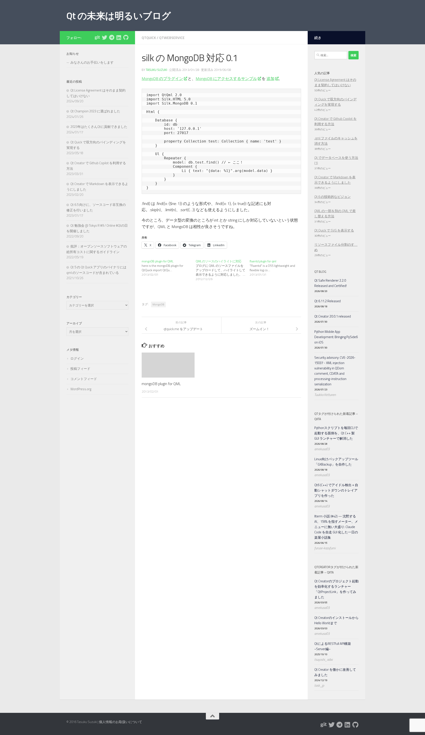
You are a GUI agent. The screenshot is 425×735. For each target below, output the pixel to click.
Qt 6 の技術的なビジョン (332, 196)
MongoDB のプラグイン (162, 79)
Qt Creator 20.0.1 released (332, 316)
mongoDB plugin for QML (161, 384)
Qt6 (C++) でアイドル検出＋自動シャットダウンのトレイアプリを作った (336, 490)
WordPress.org (80, 389)
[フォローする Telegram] (111, 37)
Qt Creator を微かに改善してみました (335, 672)
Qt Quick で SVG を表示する (334, 230)
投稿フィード (80, 368)
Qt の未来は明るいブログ (118, 15)
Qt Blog (320, 271)
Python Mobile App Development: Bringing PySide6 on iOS (336, 337)
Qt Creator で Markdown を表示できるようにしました (334, 180)
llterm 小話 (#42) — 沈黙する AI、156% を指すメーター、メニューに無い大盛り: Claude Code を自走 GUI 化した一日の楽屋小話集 (336, 527)
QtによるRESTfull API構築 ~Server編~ (332, 646)
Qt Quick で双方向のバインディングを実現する (335, 102)
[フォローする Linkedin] (118, 37)
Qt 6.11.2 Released (327, 301)
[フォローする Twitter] (104, 37)
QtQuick (149, 37)
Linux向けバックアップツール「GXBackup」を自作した (336, 461)
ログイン (77, 358)
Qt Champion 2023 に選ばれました (95, 111)
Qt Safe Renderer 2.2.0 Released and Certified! (330, 283)
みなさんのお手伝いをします (92, 62)
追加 (270, 79)
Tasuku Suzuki (156, 69)
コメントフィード (83, 378)
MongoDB (158, 304)
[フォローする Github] (125, 37)
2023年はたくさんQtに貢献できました (98, 126)
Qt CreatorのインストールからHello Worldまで (336, 620)
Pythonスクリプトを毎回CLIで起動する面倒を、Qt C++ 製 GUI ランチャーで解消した (336, 433)
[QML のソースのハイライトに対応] (223, 270)
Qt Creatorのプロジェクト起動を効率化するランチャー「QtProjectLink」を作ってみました (336, 589)
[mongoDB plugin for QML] (169, 268)
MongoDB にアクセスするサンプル (226, 79)
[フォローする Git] (97, 37)
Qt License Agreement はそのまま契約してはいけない (335, 82)
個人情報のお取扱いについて (120, 721)
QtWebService (172, 37)
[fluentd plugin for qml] (277, 268)
